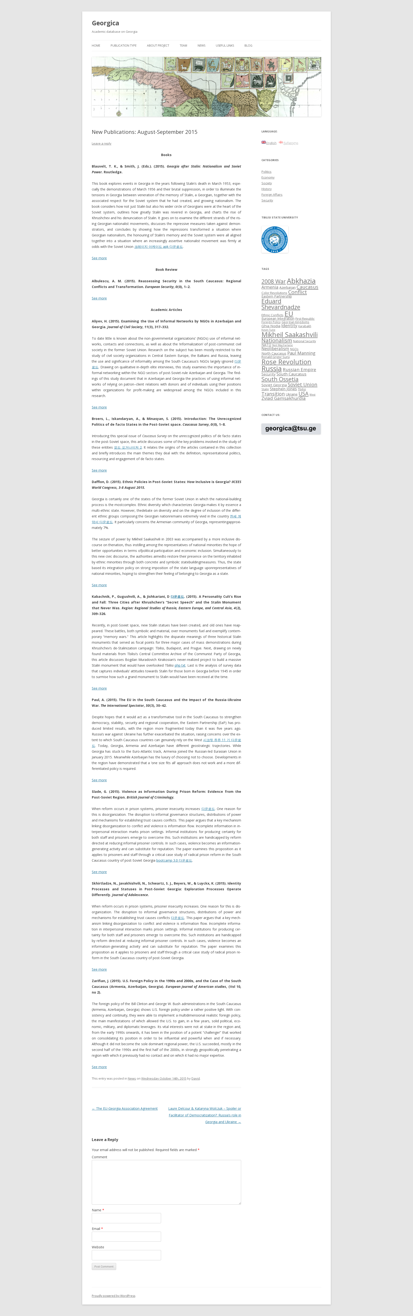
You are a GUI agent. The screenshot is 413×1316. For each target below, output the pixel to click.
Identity (289, 325)
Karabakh (304, 326)
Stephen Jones (283, 389)
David (195, 1078)
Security (267, 200)
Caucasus (307, 286)
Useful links (225, 46)
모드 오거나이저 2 (128, 447)
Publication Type (123, 46)
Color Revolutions (274, 293)
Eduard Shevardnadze (280, 304)
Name (98, 1210)
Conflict (297, 291)
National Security (304, 341)
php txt (180, 665)
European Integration (277, 318)
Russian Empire (299, 369)
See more (99, 298)
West (312, 394)
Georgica (105, 23)
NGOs (294, 349)
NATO (266, 345)
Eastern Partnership (276, 296)
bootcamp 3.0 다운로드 (174, 860)
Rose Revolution (286, 361)
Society (266, 183)
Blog (248, 46)
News (201, 46)
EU (288, 313)
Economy (268, 177)
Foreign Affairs (272, 194)
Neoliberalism (275, 348)
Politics (266, 171)
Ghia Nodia (270, 325)
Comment (99, 1157)
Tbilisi (302, 389)
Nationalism (276, 340)
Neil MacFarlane (282, 345)
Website (98, 1247)
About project (158, 46)
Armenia (269, 287)
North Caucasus (273, 353)
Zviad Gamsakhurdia (283, 398)
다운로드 (177, 596)
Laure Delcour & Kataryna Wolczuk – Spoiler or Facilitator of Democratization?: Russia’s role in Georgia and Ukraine (204, 1115)
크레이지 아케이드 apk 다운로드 (158, 246)
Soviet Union (302, 384)
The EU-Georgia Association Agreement (125, 1108)
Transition (273, 394)
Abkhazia (301, 281)
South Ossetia (280, 379)
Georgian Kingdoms (295, 322)
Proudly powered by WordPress (113, 1296)
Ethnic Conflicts (272, 315)
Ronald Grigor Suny (275, 357)
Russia (271, 368)
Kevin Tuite (268, 330)
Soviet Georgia (274, 384)
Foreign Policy (271, 322)
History (266, 189)
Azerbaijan (287, 287)
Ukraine (292, 394)
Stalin (265, 389)
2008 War (273, 281)
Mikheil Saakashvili (289, 334)
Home (96, 46)
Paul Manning (301, 353)
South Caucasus (291, 374)
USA (304, 393)
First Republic (305, 318)
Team (183, 46)
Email (97, 1228)
